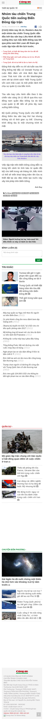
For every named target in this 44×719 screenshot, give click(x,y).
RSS (40, 8)
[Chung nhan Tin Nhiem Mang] (14, 715)
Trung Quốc (16, 193)
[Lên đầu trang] (39, 714)
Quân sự (7, 427)
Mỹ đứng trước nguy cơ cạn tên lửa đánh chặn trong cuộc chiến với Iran (28, 494)
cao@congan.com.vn (15, 707)
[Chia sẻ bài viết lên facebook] (36, 27)
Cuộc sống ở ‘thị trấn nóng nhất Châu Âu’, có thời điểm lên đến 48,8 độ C (29, 615)
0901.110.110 (24, 713)
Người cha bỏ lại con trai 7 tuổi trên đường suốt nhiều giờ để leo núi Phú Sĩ (29, 593)
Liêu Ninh (6, 196)
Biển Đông (25, 193)
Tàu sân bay (34, 193)
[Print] (40, 27)
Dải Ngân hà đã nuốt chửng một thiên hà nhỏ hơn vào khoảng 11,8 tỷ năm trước (21, 582)
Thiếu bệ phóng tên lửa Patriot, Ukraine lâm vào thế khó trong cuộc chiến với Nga (28, 472)
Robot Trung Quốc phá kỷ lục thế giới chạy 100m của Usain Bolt (29, 604)
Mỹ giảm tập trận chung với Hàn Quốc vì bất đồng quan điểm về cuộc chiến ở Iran (22, 459)
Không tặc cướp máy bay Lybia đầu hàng (21, 339)
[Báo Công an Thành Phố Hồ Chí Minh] (25, 2)
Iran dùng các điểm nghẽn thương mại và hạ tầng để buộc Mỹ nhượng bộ (29, 484)
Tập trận (14, 196)
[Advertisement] (22, 402)
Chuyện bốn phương (13, 550)
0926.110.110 (14, 713)
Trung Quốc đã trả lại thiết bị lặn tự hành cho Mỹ (20, 62)
